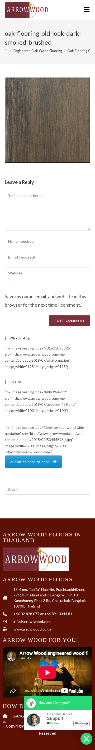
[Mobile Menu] (87, 10)
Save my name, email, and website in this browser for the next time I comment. (45, 300)
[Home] (6, 51)
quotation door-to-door (29, 461)
